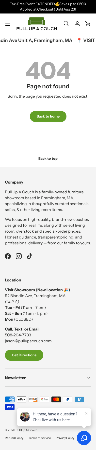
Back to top (48, 158)
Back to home (48, 116)
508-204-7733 (18, 334)
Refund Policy (14, 438)
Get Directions (24, 355)
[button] (88, 23)
